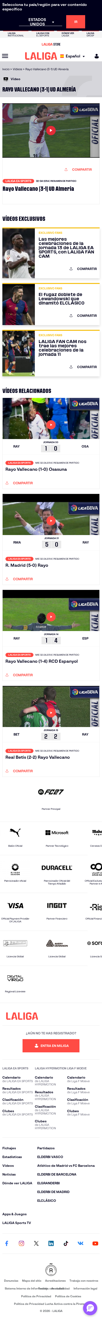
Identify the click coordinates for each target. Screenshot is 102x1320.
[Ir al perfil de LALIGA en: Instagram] (21, 1243)
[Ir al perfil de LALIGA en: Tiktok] (65, 1243)
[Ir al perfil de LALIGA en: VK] (80, 1243)
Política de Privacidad (36, 1296)
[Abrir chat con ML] (90, 1308)
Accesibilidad (60, 1288)
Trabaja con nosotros (84, 1280)
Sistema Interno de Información (26, 1288)
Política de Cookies (68, 1296)
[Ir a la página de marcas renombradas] (51, 1270)
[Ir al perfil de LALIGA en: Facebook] (6, 1243)
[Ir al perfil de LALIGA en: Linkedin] (51, 1243)
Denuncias (11, 1280)
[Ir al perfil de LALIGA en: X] (36, 1243)
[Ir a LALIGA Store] (51, 44)
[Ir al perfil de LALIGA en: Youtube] (95, 1243)
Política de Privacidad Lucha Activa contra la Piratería (51, 1303)
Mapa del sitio (31, 1280)
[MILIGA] (95, 56)
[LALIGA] (41, 56)
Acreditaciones (55, 1280)
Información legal (85, 1288)
